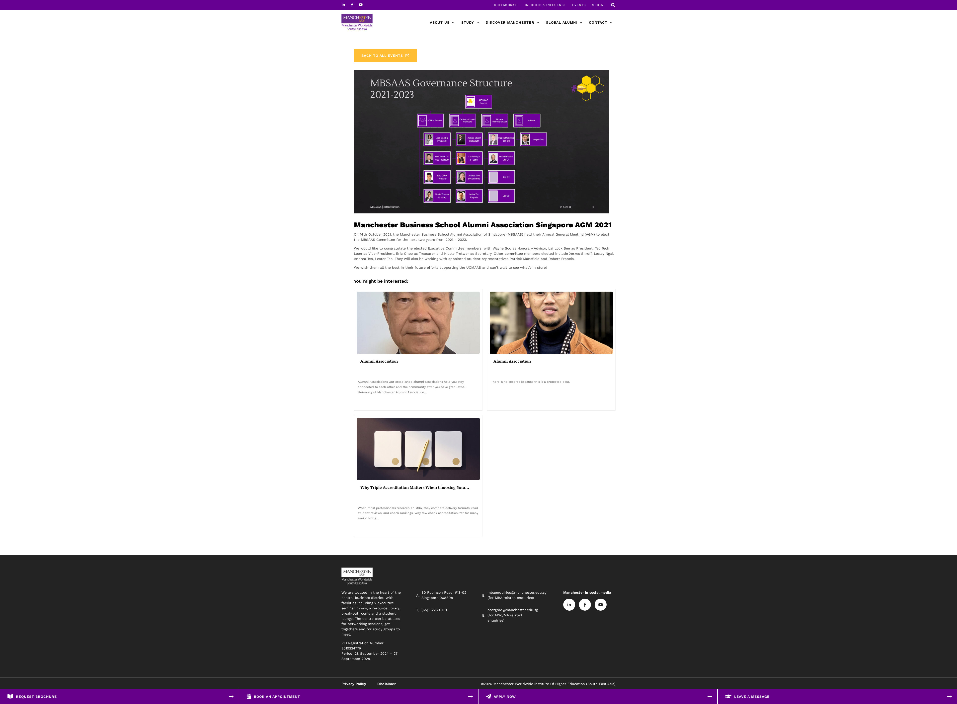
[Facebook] (352, 4)
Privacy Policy (353, 684)
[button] (613, 5)
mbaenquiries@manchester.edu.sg (516, 592)
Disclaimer (386, 684)
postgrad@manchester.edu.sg (512, 610)
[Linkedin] (343, 4)
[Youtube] (361, 4)
